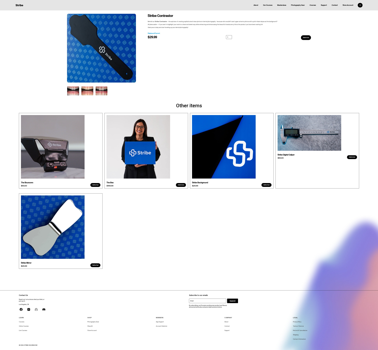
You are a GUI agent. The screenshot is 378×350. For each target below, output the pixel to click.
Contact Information (299, 339)
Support (324, 5)
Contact (335, 5)
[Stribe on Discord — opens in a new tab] (44, 309)
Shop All (90, 326)
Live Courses (23, 330)
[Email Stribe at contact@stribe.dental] (36, 309)
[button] (360, 5)
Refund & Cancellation (300, 330)
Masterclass (281, 5)
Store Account (348, 5)
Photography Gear (298, 5)
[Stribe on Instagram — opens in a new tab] (28, 309)
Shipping (295, 334)
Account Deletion (161, 326)
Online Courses (24, 326)
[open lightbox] (101, 48)
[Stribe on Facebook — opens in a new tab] (21, 309)
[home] (19, 5)
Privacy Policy (297, 321)
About (256, 5)
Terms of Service (298, 326)
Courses (313, 5)
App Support (160, 321)
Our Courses (267, 5)
